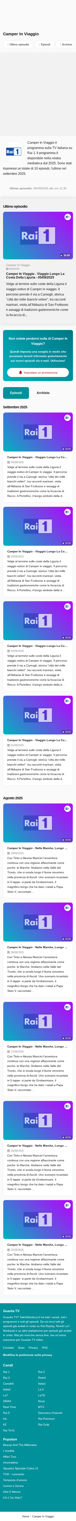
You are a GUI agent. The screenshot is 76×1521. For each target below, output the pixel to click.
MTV (41, 1407)
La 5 (41, 1389)
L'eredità (8, 1450)
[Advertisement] (38, 94)
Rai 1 (6, 1371)
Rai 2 (41, 1371)
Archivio (43, 393)
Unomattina (10, 1462)
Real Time (9, 1407)
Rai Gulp (43, 1424)
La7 (5, 1395)
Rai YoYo (9, 1430)
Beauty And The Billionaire (20, 1445)
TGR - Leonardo (13, 1474)
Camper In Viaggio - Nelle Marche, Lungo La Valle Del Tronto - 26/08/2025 (38, 1145)
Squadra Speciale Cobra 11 (20, 1468)
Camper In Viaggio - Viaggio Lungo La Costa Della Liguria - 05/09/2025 (35, 275)
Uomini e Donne (13, 1485)
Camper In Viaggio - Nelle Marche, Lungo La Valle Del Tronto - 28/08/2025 (38, 947)
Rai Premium (46, 1418)
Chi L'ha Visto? (12, 1497)
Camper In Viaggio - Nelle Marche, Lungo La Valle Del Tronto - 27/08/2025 (38, 1046)
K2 (4, 1424)
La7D (41, 1395)
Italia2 (7, 1389)
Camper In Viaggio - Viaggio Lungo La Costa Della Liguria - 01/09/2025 (38, 740)
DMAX (7, 1401)
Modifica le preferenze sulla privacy (27, 1355)
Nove (41, 1401)
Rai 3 (6, 1377)
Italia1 (42, 1383)
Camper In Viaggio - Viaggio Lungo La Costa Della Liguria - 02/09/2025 (38, 645)
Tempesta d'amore (15, 1480)
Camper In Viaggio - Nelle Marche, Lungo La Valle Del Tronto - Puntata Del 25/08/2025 (38, 1244)
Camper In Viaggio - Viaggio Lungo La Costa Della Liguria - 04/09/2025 (38, 457)
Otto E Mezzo (11, 1491)
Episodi (16, 393)
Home (25, 1516)
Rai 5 (6, 1412)
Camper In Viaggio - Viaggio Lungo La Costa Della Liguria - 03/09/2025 (38, 551)
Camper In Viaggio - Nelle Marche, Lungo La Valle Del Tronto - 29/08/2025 (38, 848)
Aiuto (21, 1347)
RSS (45, 1347)
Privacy (33, 1347)
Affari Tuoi (9, 1456)
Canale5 (8, 1383)
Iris (5, 1418)
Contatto (8, 1347)
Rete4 (42, 1377)
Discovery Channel (50, 1412)
